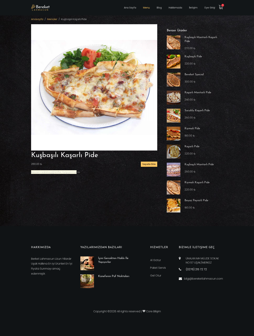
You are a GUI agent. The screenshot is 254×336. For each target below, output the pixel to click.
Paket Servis (158, 268)
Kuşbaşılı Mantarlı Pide (199, 164)
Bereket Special (194, 74)
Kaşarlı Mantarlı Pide (198, 92)
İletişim (193, 7)
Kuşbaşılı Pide (193, 56)
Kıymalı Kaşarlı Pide (197, 182)
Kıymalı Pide (192, 128)
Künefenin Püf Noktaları (113, 276)
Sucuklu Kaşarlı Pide (197, 110)
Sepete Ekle (149, 164)
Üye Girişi (209, 7)
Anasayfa (37, 19)
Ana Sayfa (130, 7)
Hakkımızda (175, 7)
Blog (159, 7)
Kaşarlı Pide (192, 146)
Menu (146, 7)
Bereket (41, 8)
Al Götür (155, 260)
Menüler (52, 19)
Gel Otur (155, 276)
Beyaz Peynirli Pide (196, 200)
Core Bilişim (153, 311)
